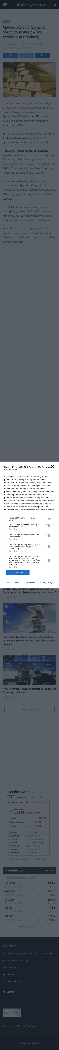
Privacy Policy (46, 583)
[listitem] (29, 519)
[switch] (48, 525)
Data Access (29, 583)
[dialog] (29, 525)
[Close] (53, 467)
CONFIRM (17, 573)
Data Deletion (13, 583)
